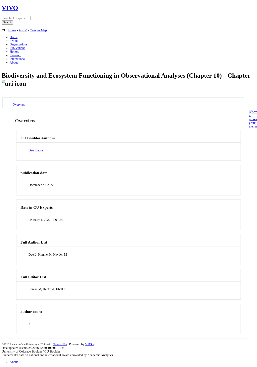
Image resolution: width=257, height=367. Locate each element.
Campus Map (38, 30)
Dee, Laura (36, 150)
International (17, 59)
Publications (17, 48)
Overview (19, 104)
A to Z (23, 30)
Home (12, 30)
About (14, 62)
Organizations (18, 44)
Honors (14, 51)
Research (15, 55)
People (14, 40)
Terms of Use (60, 344)
